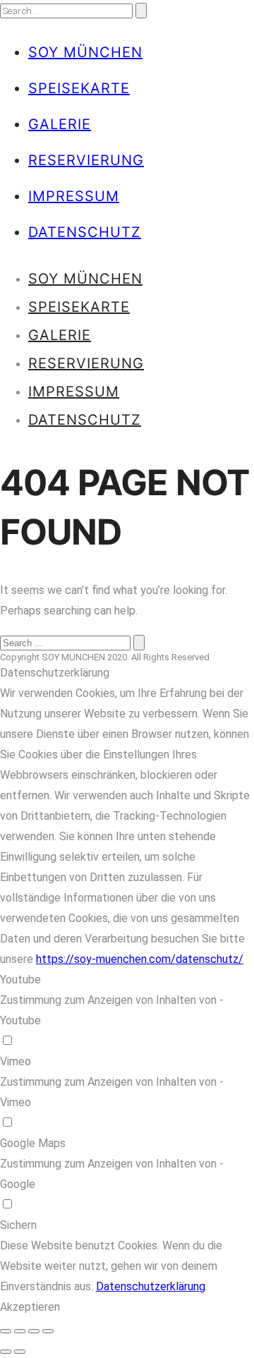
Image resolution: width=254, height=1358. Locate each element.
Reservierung (86, 160)
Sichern (18, 1225)
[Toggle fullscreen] (34, 1331)
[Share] (19, 1331)
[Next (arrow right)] (19, 1352)
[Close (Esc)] (5, 1331)
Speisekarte (79, 88)
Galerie (59, 124)
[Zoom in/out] (48, 1331)
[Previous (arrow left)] (5, 1352)
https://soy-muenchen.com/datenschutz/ (139, 959)
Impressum (73, 196)
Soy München (85, 52)
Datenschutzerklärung (150, 1286)
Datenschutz (84, 232)
